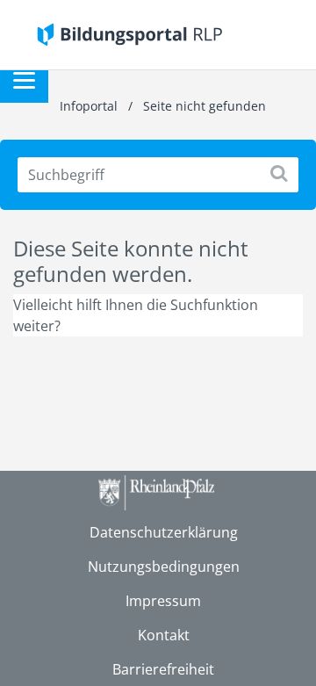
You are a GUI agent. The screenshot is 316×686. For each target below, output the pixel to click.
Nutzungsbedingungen (164, 566)
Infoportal (90, 105)
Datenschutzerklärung (164, 532)
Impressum (163, 600)
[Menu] (24, 78)
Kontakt (164, 635)
